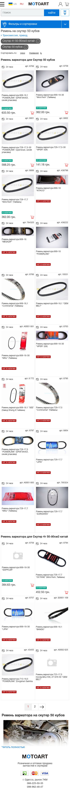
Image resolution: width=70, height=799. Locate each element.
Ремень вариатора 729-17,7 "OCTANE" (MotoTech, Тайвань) (50, 576)
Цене (22, 53)
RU (21, 4)
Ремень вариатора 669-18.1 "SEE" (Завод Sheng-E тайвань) (18, 409)
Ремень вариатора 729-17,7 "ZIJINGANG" (49, 513)
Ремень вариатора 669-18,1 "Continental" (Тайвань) (15, 305)
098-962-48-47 (35, 787)
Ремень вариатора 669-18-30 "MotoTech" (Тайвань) (50, 96)
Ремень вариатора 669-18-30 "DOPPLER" (16, 569)
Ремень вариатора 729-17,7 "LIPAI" (49, 461)
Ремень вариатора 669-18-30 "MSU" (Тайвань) (16, 357)
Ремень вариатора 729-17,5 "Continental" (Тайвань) (49, 409)
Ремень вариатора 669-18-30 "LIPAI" (16, 628)
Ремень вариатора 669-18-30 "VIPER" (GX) (50, 345)
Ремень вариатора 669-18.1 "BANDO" (49, 628)
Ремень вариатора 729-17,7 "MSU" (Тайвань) (15, 510)
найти (51, 12)
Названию (34, 53)
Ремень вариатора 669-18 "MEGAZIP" (14, 240)
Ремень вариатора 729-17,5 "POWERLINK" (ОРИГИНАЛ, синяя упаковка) (15, 452)
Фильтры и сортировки (22, 24)
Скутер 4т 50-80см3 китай (19, 41)
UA (15, 4)
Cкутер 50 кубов (12, 47)
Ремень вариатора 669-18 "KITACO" (48, 189)
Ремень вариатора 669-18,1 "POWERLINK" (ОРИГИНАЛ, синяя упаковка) (15, 97)
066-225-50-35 (35, 783)
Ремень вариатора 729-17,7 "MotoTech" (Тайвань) (15, 201)
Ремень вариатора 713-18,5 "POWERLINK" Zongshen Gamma (17, 680)
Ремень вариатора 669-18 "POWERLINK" (48, 253)
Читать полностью (13, 747)
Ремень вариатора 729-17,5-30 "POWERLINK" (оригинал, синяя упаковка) (17, 150)
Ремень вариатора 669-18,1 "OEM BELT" (52, 305)
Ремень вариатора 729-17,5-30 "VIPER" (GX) (51, 148)
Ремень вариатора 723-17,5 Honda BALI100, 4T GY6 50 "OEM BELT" (51, 677)
